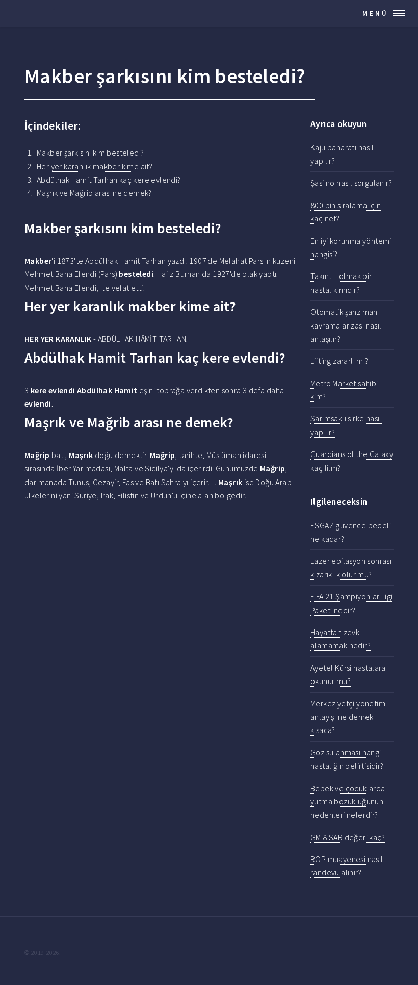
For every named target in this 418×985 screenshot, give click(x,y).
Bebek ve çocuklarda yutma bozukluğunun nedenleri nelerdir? (347, 801)
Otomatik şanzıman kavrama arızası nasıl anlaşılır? (345, 325)
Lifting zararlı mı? (339, 361)
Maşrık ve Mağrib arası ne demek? (94, 193)
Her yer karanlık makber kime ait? (94, 166)
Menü (375, 13)
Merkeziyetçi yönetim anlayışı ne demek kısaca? (347, 717)
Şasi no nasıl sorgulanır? (351, 183)
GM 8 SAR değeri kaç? (347, 837)
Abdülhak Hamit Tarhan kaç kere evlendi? (109, 179)
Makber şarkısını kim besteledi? (90, 152)
